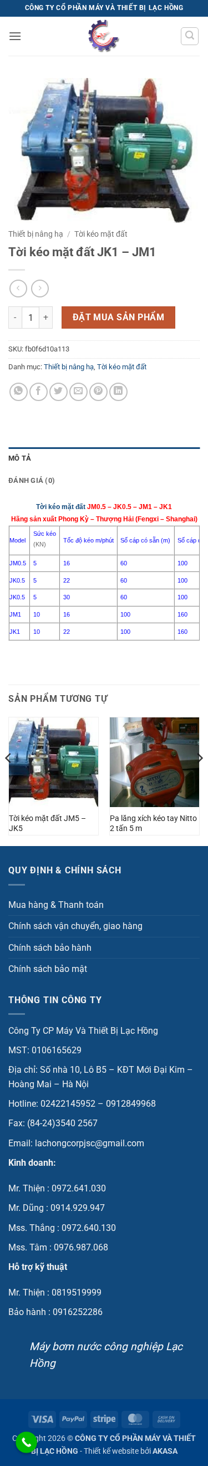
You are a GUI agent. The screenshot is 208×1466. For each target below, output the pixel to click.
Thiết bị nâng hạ (35, 233)
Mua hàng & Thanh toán (56, 905)
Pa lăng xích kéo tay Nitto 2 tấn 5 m (153, 823)
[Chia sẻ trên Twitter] (58, 392)
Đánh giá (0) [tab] (31, 480)
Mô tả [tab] (19, 458)
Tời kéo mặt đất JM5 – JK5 (47, 823)
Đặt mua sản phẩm (118, 317)
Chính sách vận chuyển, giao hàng (75, 926)
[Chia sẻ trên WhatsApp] (18, 392)
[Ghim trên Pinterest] (98, 392)
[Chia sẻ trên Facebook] (38, 392)
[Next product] (18, 288)
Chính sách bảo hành (50, 947)
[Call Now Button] (26, 1442)
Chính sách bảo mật (47, 969)
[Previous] (9, 780)
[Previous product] (39, 288)
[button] (15, 36)
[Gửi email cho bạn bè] (78, 392)
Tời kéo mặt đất (101, 233)
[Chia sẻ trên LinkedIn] (118, 392)
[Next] (199, 780)
